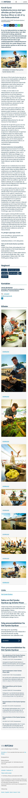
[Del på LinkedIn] (7, 25)
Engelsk (7, 792)
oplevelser (5, 277)
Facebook (8, 770)
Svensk (15, 792)
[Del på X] (10, 25)
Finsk (18, 792)
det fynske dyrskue (13, 270)
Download (6, 351)
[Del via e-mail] (21, 25)
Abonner (5, 641)
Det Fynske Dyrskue (7, 594)
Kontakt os (4, 752)
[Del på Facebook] (5, 25)
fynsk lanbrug (13, 273)
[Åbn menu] (16, 2)
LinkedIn (3, 770)
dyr (20, 273)
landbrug (4, 273)
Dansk (2, 792)
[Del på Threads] (13, 25)
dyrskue (4, 270)
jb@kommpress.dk (6, 296)
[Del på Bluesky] (16, 25)
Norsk (11, 792)
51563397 (6, 294)
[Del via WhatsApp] (19, 25)
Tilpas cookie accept (6, 773)
